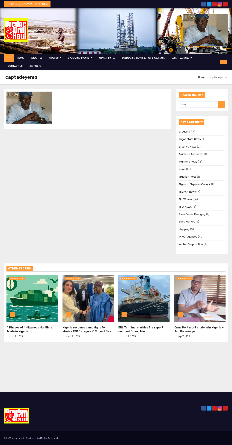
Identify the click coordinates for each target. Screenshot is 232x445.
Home (201, 77)
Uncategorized (188, 236)
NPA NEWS (185, 207)
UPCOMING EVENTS (79, 57)
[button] (216, 62)
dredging (184, 131)
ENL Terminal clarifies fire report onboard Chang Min (140, 329)
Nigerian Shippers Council (194, 184)
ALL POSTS (35, 66)
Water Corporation (191, 244)
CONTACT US (15, 66)
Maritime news (188, 162)
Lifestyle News (187, 146)
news (182, 169)
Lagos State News (190, 139)
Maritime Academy (191, 154)
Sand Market (187, 221)
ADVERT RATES (107, 57)
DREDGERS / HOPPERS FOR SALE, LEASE (143, 57)
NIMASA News (187, 192)
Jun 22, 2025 (72, 336)
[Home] (9, 58)
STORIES (54, 57)
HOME (21, 57)
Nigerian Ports (187, 177)
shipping (184, 229)
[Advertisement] (116, 368)
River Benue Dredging (192, 214)
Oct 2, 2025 (16, 336)
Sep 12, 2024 (184, 336)
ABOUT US (36, 57)
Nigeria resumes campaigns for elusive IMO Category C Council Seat (87, 329)
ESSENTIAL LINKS (181, 57)
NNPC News (186, 199)
